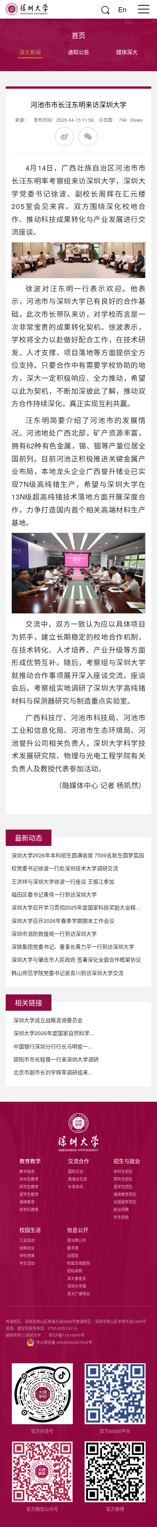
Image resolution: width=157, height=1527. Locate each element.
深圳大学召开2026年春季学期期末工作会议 (62, 920)
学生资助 (121, 1217)
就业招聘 (121, 1209)
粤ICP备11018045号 (66, 1335)
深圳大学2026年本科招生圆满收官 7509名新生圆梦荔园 (77, 855)
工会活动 (27, 1240)
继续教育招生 (125, 1194)
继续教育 (27, 1202)
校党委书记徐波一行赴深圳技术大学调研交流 (64, 868)
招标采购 (74, 1270)
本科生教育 (28, 1179)
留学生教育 (28, 1194)
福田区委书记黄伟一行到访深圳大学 (54, 894)
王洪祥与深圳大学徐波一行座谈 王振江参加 (62, 881)
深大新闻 (30, 52)
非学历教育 (28, 1209)
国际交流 (75, 1171)
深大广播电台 (78, 1293)
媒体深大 (127, 52)
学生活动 (27, 1263)
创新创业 (27, 1248)
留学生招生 (123, 1186)
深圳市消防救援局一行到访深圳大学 (54, 933)
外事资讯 (75, 1186)
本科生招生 (123, 1171)
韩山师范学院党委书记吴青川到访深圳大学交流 (67, 973)
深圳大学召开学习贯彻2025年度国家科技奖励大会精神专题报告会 (78, 907)
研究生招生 (123, 1179)
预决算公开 (76, 1240)
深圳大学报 (76, 1286)
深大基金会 (76, 1278)
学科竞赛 (27, 1255)
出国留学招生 (125, 1202)
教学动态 (27, 1171)
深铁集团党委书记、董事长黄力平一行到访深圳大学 (72, 946)
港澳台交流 (77, 1179)
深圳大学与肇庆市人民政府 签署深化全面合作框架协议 (76, 959)
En (122, 9)
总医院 (72, 1255)
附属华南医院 (78, 1263)
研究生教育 (28, 1186)
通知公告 (78, 52)
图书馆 (72, 1248)
